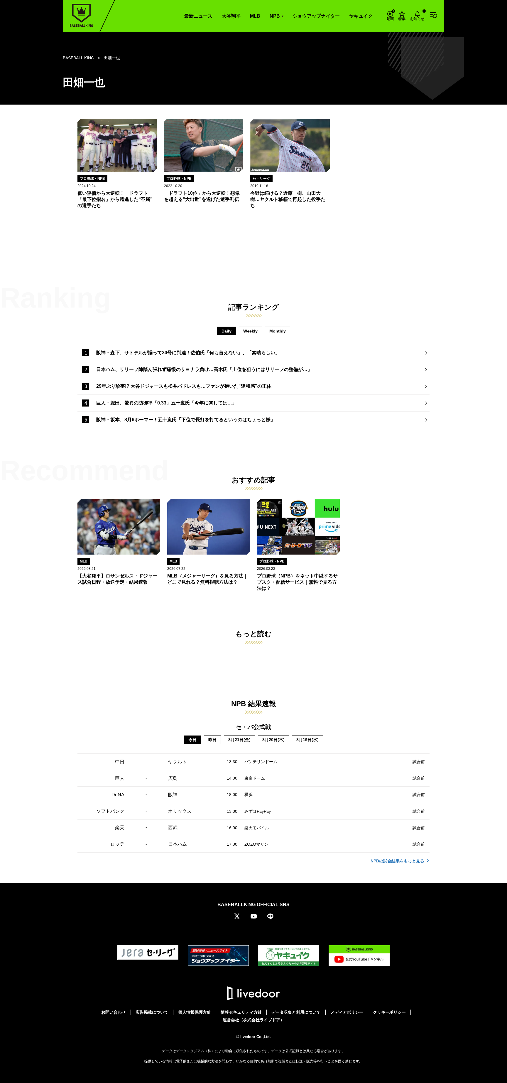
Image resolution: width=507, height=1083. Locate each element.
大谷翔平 (231, 16)
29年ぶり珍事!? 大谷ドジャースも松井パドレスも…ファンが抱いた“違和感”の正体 (183, 386)
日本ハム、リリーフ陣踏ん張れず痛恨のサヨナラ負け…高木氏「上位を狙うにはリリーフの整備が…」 (204, 369)
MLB (255, 16)
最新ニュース (198, 16)
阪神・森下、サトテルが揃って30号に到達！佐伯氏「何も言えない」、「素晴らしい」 (188, 352)
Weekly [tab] (250, 331)
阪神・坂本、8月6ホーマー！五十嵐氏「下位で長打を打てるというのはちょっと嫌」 (185, 419)
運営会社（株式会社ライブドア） (253, 1019)
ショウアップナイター (316, 16)
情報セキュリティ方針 (241, 1012)
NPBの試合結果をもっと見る (397, 861)
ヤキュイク (361, 16)
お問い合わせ (113, 1012)
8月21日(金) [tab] (239, 739)
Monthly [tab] (277, 331)
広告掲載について (152, 1012)
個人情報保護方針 (194, 1012)
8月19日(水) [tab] (307, 739)
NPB (275, 16)
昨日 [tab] (212, 739)
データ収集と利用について (296, 1012)
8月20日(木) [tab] (273, 739)
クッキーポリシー (389, 1012)
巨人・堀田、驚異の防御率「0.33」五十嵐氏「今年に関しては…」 (166, 402)
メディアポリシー (346, 1012)
